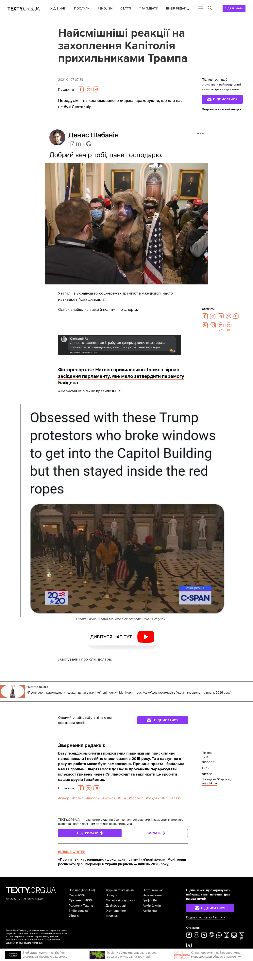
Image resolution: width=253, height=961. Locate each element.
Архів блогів (152, 906)
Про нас (74, 890)
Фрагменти (77, 900)
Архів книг (150, 911)
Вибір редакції (79, 911)
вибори (93, 798)
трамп (78, 798)
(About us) (88, 890)
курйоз (109, 798)
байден (153, 798)
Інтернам (112, 916)
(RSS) (81, 895)
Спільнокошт (117, 774)
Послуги (112, 895)
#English (74, 916)
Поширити (66, 89)
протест (137, 798)
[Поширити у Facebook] (81, 89)
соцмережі (172, 798)
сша (123, 798)
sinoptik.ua (209, 783)
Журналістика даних (120, 890)
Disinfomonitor (116, 911)
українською (41, 936)
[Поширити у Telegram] (96, 89)
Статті (73, 895)
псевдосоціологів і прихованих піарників (106, 753)
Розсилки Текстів (81, 906)
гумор (64, 798)
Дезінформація (116, 906)
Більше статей (71, 852)
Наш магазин (152, 895)
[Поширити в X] (89, 89)
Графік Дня (151, 900)
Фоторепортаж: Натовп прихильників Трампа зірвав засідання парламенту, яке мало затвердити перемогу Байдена (121, 376)
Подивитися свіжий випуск (222, 109)
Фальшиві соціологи (120, 900)
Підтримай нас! (153, 890)
